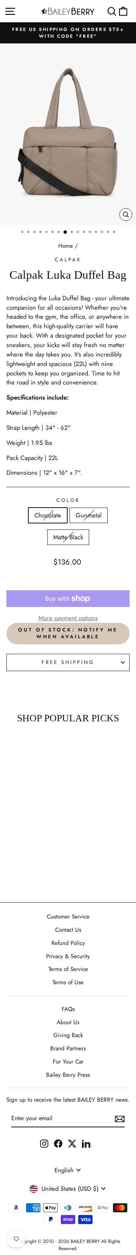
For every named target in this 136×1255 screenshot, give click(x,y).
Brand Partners (68, 1048)
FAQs (68, 1009)
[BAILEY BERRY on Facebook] (58, 1143)
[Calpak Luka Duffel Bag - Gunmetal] (23, 855)
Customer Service (68, 916)
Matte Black (68, 537)
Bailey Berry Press (68, 1075)
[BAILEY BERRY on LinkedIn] (86, 1143)
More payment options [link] (68, 617)
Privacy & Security (68, 956)
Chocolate (47, 515)
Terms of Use (68, 982)
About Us (68, 1022)
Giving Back (68, 1035)
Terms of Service (68, 969)
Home (65, 246)
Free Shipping (68, 662)
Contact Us (68, 930)
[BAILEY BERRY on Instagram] (44, 1143)
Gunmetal (89, 515)
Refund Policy (68, 943)
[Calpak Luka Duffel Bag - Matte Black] (32, 855)
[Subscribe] (120, 1119)
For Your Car (68, 1061)
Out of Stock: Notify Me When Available (68, 633)
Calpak (68, 259)
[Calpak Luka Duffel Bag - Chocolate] (14, 855)
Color (68, 500)
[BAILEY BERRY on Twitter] (72, 1143)
